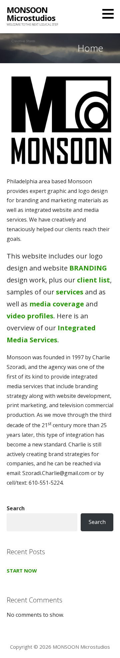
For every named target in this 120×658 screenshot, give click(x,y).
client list (93, 279)
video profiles (30, 315)
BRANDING (88, 267)
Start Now (22, 570)
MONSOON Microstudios (31, 13)
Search (16, 508)
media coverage (56, 303)
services (69, 291)
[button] (110, 13)
